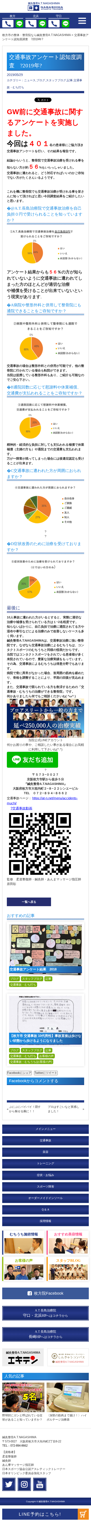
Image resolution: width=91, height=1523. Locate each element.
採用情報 (45, 1221)
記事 (48, 978)
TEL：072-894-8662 (15, 1445)
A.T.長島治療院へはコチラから (45, 1313)
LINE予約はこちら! (40, 1514)
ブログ (14, 978)
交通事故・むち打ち (23, 984)
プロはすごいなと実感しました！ (63, 1109)
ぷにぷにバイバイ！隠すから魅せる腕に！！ (25, 1109)
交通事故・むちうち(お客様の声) (31, 1061)
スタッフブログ (32, 978)
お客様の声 (46, 1056)
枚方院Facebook (48, 1293)
